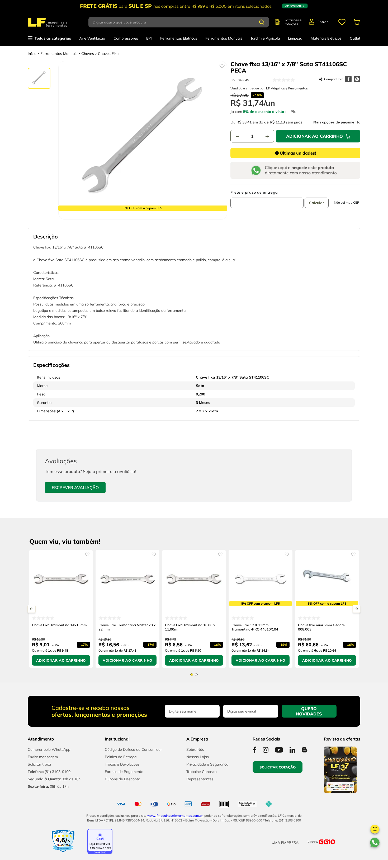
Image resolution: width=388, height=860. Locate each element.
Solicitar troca (39, 764)
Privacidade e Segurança (207, 764)
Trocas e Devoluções (122, 764)
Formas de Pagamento (124, 771)
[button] (375, 830)
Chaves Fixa (108, 53)
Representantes (200, 779)
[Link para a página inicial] (32, 53)
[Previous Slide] (31, 609)
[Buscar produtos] (262, 22)
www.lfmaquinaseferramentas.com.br (175, 816)
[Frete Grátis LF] (194, 6)
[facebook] (348, 79)
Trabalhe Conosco (201, 771)
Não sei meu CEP (346, 202)
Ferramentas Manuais (58, 53)
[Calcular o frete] (317, 203)
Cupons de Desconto (122, 779)
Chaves (87, 53)
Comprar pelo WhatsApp (49, 749)
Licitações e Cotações (292, 22)
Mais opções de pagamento (336, 122)
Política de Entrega (120, 756)
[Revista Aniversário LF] (340, 791)
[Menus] (342, 22)
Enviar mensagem (43, 756)
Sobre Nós (195, 749)
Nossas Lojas (197, 756)
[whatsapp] (357, 79)
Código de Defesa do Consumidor (133, 749)
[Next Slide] (356, 609)
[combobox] (181, 22)
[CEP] (267, 199)
